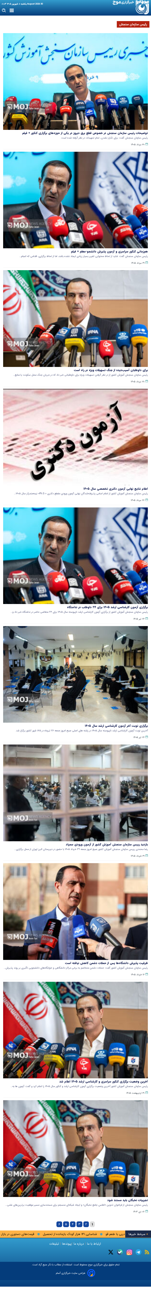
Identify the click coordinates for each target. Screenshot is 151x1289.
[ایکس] (110, 1252)
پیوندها (66, 1243)
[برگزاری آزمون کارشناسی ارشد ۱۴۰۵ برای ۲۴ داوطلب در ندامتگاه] (75, 555)
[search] (4, 10)
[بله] (119, 1252)
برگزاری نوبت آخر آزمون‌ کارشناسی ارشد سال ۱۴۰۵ (116, 725)
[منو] (12, 10)
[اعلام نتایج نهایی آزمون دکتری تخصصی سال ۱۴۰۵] (75, 437)
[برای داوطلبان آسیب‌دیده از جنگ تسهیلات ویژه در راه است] (75, 318)
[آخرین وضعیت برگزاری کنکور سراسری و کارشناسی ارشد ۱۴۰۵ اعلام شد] (75, 1030)
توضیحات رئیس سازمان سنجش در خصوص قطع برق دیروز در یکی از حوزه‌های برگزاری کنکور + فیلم (85, 133)
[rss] (147, 1252)
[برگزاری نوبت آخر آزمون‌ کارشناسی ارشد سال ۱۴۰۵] (75, 674)
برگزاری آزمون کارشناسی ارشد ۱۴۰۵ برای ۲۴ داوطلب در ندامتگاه (107, 607)
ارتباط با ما (94, 1243)
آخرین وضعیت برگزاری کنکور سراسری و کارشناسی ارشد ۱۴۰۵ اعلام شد (103, 1081)
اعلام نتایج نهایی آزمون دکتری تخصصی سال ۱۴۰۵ (115, 488)
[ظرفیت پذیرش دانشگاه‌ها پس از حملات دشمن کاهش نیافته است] (75, 911)
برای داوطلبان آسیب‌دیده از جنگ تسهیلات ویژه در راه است (111, 370)
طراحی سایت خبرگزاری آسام (70, 1273)
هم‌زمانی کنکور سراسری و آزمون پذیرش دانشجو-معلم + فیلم (109, 251)
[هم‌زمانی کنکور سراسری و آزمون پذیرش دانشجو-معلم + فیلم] (75, 200)
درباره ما (79, 1243)
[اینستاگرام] (129, 1252)
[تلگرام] (138, 1252)
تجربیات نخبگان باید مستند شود (127, 1200)
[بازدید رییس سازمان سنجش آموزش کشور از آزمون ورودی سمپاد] (75, 793)
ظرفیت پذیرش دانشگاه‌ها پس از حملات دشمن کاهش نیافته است (106, 963)
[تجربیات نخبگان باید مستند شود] (75, 1148)
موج (90, 1265)
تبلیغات (54, 1243)
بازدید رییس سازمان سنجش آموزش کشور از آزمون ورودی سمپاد (107, 844)
